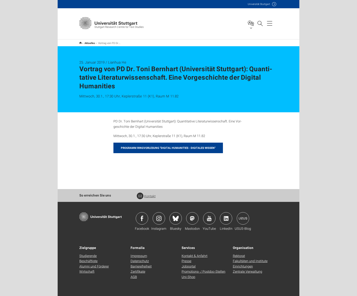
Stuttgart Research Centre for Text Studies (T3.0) (80, 42)
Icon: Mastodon (192, 218)
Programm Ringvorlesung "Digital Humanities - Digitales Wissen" (168, 148)
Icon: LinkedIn (226, 218)
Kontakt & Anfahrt (194, 255)
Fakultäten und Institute (250, 261)
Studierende (88, 255)
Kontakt (150, 196)
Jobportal (189, 266)
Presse (186, 261)
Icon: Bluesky (175, 218)
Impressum (139, 255)
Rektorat (239, 255)
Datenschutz (140, 261)
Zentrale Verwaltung (247, 271)
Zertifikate (138, 271)
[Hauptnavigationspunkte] (269, 23)
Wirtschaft (86, 271)
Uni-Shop (188, 277)
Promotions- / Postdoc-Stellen (203, 271)
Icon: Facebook (142, 218)
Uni (259, 4)
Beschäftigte (88, 261)
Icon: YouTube (209, 218)
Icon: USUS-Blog (243, 218)
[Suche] (260, 23)
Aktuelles (89, 43)
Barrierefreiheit (141, 266)
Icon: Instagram (159, 218)
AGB (134, 277)
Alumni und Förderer (94, 266)
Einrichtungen (243, 266)
